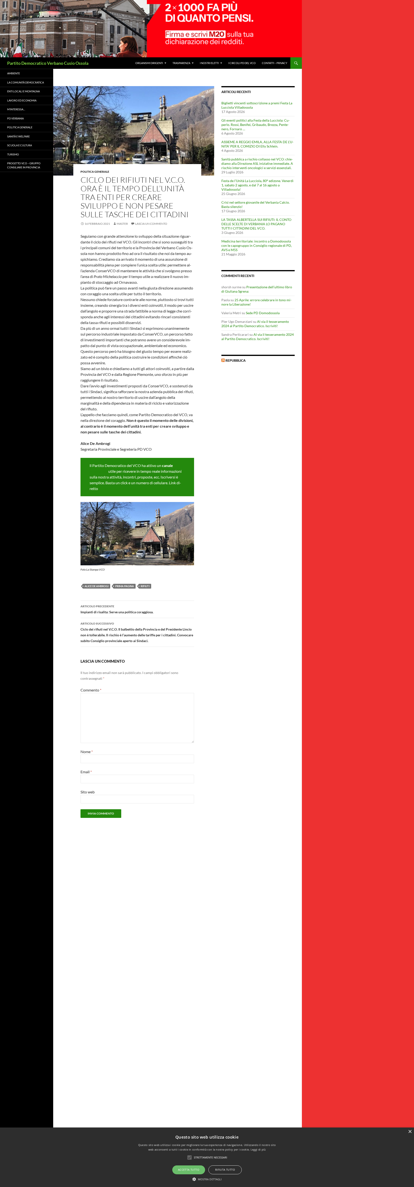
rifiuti (145, 586)
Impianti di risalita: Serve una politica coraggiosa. (116, 609)
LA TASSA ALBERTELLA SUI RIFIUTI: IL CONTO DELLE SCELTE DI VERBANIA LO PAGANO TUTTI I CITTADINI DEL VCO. (256, 224)
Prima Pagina (124, 586)
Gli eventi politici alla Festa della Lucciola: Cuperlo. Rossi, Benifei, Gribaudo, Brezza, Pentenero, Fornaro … (255, 124)
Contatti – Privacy (274, 63)
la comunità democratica (25, 82)
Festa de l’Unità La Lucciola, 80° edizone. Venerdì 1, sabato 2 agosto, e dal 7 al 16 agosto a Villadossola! (257, 185)
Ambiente (13, 73)
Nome (86, 751)
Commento (90, 690)
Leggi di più (258, 1149)
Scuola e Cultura (19, 145)
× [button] (410, 1132)
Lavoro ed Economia (21, 100)
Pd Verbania (15, 118)
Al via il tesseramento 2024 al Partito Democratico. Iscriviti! (255, 323)
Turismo (13, 154)
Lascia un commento (151, 223)
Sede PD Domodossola (263, 313)
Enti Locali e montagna (23, 91)
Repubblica (235, 360)
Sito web (87, 792)
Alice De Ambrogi (97, 586)
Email (86, 771)
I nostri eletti (209, 63)
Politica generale (94, 171)
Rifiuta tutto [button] (225, 1169)
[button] (207, 1179)
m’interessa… (16, 109)
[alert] (207, 1157)
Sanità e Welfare (18, 136)
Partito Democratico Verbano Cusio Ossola (47, 63)
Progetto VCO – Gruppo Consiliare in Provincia (23, 165)
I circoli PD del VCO (242, 63)
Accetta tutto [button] (188, 1169)
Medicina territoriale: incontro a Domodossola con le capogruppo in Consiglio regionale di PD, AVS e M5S (256, 245)
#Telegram (99, 471)
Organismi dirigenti (149, 63)
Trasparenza (181, 63)
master (122, 223)
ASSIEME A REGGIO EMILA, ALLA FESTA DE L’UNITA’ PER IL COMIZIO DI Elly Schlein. (257, 144)
